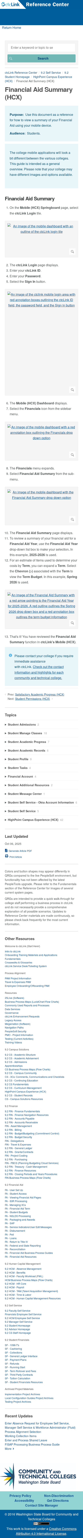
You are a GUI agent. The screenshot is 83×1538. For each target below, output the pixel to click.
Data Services (12, 1009)
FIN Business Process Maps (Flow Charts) (28, 1177)
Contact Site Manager (41, 1505)
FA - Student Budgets (16, 1212)
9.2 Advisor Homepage (17, 1329)
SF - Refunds (12, 1363)
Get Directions (58, 1500)
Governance (12, 1012)
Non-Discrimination (59, 1495)
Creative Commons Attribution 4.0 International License (46, 1531)
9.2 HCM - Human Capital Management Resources (33, 1298)
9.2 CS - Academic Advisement (22, 1058)
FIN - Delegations (14, 1140)
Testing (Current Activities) (19, 1038)
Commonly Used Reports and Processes (27, 1005)
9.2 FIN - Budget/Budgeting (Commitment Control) (32, 1133)
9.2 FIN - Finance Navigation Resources (27, 1114)
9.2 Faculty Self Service (17, 1310)
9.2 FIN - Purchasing (16, 1159)
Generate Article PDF (20, 850)
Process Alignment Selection (23, 1432)
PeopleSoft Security (15, 1031)
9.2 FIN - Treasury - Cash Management (26, 1166)
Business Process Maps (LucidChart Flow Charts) (32, 1001)
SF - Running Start (15, 1367)
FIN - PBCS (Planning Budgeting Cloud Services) (32, 1163)
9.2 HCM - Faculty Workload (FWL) (24, 1276)
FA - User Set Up (14, 1190)
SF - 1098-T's (12, 1345)
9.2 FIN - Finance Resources (20, 1170)
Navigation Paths (14, 1027)
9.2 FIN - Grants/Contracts (19, 1152)
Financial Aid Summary (29, 198)
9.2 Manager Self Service (18, 1321)
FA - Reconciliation (15, 1249)
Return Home (11, 27)
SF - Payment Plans (15, 1359)
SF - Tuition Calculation (17, 1378)
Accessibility (24, 1500)
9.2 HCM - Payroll (14, 1287)
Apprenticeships (14, 1065)
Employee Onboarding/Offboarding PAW (27, 985)
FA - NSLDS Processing (18, 1216)
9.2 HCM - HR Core (15, 1283)
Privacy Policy (20, 1495)
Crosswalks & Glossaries (18, 962)
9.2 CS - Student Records (19, 1095)
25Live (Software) (14, 997)
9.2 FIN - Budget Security (18, 1137)
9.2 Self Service (51, 72)
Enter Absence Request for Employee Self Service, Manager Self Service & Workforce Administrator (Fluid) (40, 1425)
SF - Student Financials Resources (24, 1382)
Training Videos (13, 1042)
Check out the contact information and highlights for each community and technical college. (39, 672)
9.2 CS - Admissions (16, 1062)
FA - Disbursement (15, 1230)
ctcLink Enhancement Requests (22, 1016)
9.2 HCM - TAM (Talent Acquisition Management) (31, 1291)
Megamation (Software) (17, 1023)
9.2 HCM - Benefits (15, 1272)
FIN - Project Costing (16, 1155)
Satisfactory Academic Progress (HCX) (39, 694)
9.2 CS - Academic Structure (20, 1054)
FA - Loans (11, 1238)
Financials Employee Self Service (23, 1314)
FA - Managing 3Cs (15, 1205)
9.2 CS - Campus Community (21, 1073)
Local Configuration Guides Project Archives (29, 1398)
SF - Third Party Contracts (19, 1374)
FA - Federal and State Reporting (23, 1245)
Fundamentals (13, 958)
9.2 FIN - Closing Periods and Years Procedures (31, 1174)
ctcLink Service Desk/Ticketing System (26, 966)
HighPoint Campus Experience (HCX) (25, 1091)
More (8, 1449)
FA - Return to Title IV (16, 1241)
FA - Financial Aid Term (17, 1208)
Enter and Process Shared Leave (26, 1440)
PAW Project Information (18, 978)
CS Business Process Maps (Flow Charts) (27, 1069)
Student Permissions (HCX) (32, 699)
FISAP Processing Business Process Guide (32, 1444)
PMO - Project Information (19, 1035)
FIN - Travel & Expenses (18, 1144)
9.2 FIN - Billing (13, 1129)
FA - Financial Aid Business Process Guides (29, 1252)
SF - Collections (13, 1352)
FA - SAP (10, 1223)
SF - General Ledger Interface (21, 1356)
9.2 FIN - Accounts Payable (19, 1118)
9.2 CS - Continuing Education (21, 1080)
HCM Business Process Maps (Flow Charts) (29, 1280)
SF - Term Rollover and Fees (20, 1371)
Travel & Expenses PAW (18, 982)
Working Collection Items (20, 1436)
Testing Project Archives (18, 1401)
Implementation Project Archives (22, 1394)
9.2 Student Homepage (17, 1325)
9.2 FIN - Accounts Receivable (21, 1122)
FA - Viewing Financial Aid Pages (23, 1197)
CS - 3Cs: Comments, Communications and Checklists (34, 1076)
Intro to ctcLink (13, 951)
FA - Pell (9, 1234)
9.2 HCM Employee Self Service (22, 1318)
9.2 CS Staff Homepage (18, 1332)
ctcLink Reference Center (21, 72)
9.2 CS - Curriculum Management (23, 1088)
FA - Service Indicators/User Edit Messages (28, 1227)
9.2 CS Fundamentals (17, 1084)
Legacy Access (13, 1020)
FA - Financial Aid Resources (20, 1256)
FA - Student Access (16, 1193)
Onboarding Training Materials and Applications (31, 955)
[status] (41, 124)
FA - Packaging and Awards (20, 1219)
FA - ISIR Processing (16, 1201)
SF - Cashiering (13, 1348)
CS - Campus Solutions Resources (24, 1099)
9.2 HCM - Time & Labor (18, 1294)
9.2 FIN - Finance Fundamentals (22, 1111)
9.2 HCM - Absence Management (23, 1268)
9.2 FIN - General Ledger (18, 1148)
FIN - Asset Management (18, 1126)
